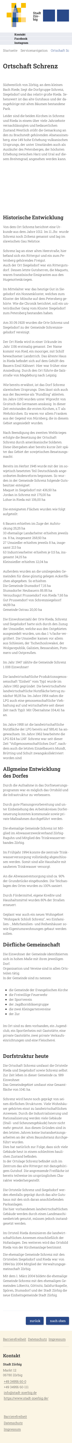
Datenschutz (37, 1339)
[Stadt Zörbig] (36, 1382)
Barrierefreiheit (14, 1339)
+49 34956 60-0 (14, 1381)
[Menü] (63, 16)
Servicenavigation (34, 50)
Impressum (57, 1339)
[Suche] (49, 16)
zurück (35, 1321)
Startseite (10, 50)
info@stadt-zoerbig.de (20, 1392)
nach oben (58, 1321)
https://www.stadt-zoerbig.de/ (25, 1398)
